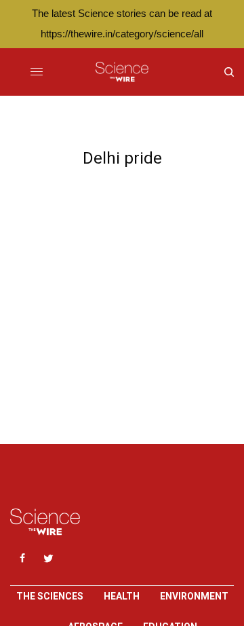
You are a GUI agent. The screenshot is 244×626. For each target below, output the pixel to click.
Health (122, 596)
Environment (194, 596)
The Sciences (49, 596)
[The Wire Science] (122, 72)
